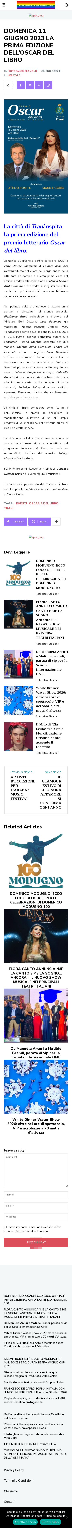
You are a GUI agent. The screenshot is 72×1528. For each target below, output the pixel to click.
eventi (21, 503)
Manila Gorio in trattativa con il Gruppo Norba (34, 1382)
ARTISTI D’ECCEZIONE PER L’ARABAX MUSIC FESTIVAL (23, 788)
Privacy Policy (14, 1470)
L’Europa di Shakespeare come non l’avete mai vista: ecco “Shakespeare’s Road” (33, 1426)
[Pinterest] (39, 85)
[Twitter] (30, 85)
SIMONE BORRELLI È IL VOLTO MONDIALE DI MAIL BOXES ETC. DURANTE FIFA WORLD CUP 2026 (34, 1362)
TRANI (8, 508)
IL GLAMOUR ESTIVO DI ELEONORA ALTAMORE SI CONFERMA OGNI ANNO (50, 792)
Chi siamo (11, 1491)
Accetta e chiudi (25, 1522)
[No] (67, 1517)
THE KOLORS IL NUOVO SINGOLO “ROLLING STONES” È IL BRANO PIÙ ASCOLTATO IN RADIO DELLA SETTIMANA (35, 1454)
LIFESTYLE (14, 75)
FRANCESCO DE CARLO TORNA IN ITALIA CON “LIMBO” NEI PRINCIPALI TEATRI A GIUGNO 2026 (35, 1390)
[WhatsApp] (48, 85)
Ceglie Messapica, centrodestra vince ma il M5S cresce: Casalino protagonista (34, 1400)
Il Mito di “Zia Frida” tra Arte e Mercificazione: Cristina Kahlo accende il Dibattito (49, 736)
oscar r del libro (43, 503)
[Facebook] (21, 85)
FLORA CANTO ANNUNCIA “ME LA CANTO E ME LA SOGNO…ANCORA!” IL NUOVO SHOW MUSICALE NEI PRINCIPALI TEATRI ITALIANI (52, 620)
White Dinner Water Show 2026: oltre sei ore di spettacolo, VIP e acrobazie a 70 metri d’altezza (51, 699)
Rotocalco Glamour (22, 71)
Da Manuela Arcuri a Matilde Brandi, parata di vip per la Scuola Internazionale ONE (52, 663)
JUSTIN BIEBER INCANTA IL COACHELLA (30, 1444)
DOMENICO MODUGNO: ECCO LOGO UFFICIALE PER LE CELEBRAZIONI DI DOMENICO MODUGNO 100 (36, 900)
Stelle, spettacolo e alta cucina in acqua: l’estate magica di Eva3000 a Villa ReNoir (31, 1374)
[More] (56, 522)
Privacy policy (50, 1522)
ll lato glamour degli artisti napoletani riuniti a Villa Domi (34, 1436)
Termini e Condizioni (18, 1480)
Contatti (9, 1502)
